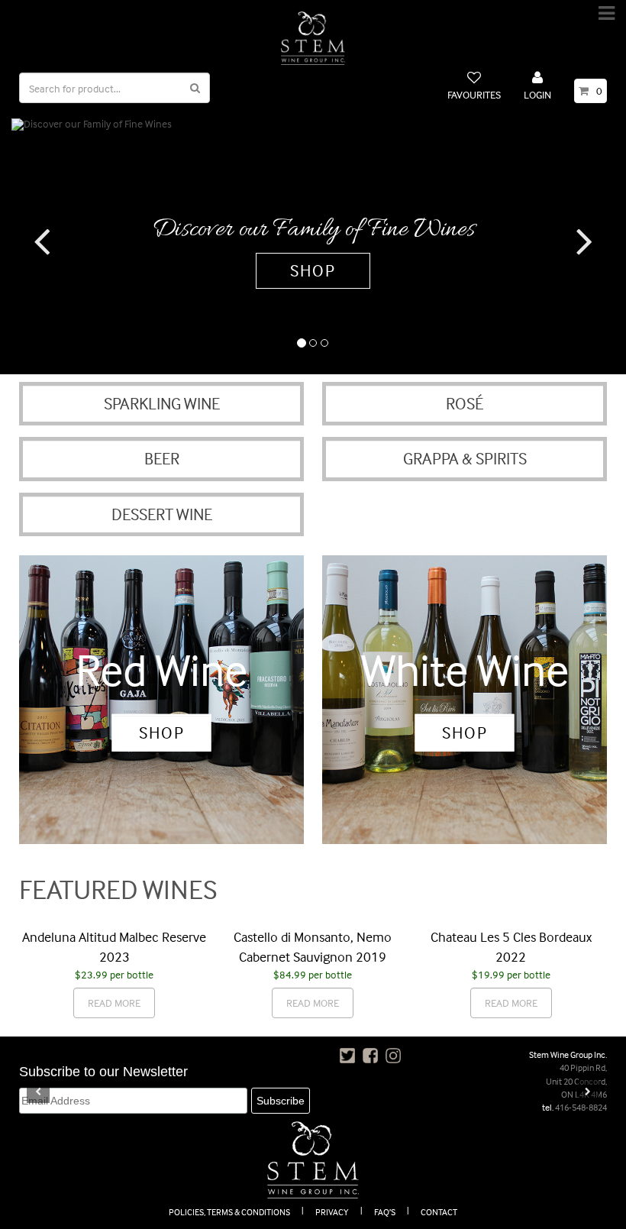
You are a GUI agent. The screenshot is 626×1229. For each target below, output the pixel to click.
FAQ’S (384, 1212)
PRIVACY (332, 1212)
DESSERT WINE (161, 514)
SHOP (313, 270)
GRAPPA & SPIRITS (465, 458)
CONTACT (439, 1212)
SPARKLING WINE (162, 403)
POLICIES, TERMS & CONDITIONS (229, 1212)
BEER (161, 458)
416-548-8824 (581, 1107)
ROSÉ (464, 403)
